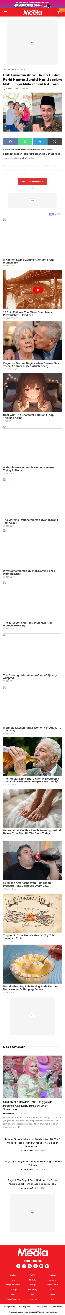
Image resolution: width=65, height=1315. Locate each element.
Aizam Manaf (9, 1113)
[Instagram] (24, 1266)
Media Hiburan (9, 69)
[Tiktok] (35, 1266)
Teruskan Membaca (32, 181)
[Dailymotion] (47, 1266)
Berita (23, 69)
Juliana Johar (12, 89)
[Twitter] (30, 1266)
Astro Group (53, 1312)
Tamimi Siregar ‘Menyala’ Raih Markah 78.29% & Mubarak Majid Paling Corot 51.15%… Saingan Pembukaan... (32, 1142)
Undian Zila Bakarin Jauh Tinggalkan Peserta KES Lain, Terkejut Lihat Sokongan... (27, 1105)
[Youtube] (41, 1266)
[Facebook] (18, 1266)
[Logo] (32, 12)
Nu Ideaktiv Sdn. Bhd (30, 1312)
